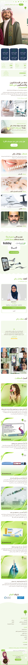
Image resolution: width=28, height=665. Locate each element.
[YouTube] (18, 2)
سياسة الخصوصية (10, 624)
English (9, 8)
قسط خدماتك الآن (14, 252)
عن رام (13, 620)
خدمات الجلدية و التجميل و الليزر (21, 631)
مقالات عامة (25, 408)
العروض (25, 637)
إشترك (3, 650)
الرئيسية (25, 620)
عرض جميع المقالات (23, 381)
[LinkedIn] (16, 2)
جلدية (26, 580)
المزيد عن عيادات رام (23, 98)
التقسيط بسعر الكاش (23, 622)
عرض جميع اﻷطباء (23, 281)
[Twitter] (23, 2)
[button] (2, 657)
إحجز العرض (18, 659)
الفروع (26, 639)
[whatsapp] (13, 2)
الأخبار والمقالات (24, 624)
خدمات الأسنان (24, 629)
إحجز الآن (24, 27)
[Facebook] (26, 2)
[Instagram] (21, 2)
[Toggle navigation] (2, 8)
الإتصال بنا (25, 644)
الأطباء (13, 622)
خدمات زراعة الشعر (24, 635)
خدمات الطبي (24, 633)
